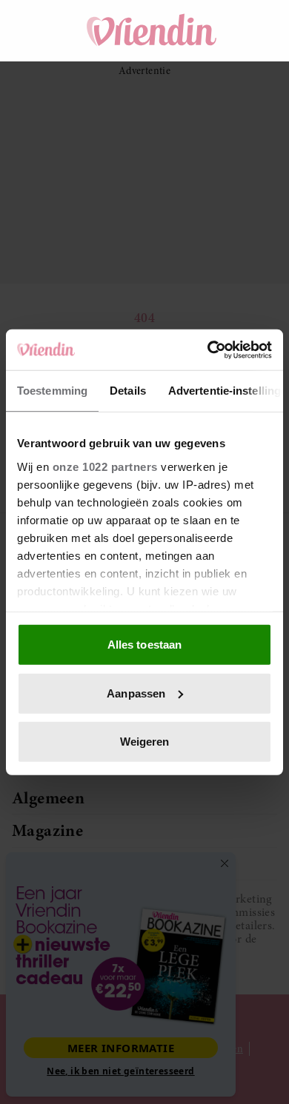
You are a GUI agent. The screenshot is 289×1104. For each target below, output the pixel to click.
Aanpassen (136, 692)
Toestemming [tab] (52, 390)
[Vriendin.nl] (152, 30)
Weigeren (145, 741)
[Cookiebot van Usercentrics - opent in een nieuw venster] (208, 349)
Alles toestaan (144, 644)
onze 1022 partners (105, 466)
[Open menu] (37, 30)
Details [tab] (128, 390)
